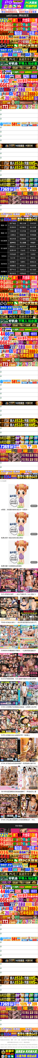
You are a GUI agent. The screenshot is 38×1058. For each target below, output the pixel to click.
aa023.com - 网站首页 (17, 15)
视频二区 (4, 233)
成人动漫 (33, 227)
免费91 (22, 262)
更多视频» (19, 826)
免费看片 (13, 262)
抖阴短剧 (23, 273)
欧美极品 (23, 227)
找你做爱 (33, 239)
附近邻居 (13, 239)
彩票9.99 (13, 250)
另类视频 (33, 235)
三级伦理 (13, 231)
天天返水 (33, 250)
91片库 (12, 258)
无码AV (4, 256)
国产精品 (13, 223)
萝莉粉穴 (23, 266)
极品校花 (13, 273)
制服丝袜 (23, 235)
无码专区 (4, 264)
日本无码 (33, 223)
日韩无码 (33, 273)
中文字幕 (23, 231)
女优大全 (23, 258)
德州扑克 (33, 246)
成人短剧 (33, 269)
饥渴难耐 (23, 239)
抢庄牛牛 (23, 246)
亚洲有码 (13, 227)
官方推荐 (4, 248)
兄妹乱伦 (23, 269)
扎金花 (23, 250)
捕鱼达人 (13, 246)
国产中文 (13, 269)
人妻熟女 (13, 235)
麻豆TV (23, 254)
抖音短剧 (13, 254)
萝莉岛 (33, 258)
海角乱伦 (33, 262)
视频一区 (4, 225)
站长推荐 (4, 241)
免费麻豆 (13, 266)
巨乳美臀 (33, 231)
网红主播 (23, 223)
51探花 (33, 254)
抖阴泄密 (33, 266)
